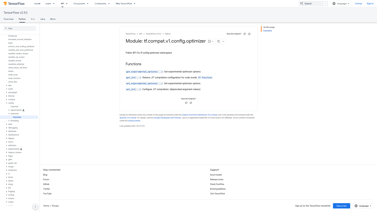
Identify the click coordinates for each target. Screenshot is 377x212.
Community (100, 3)
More (53, 19)
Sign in (370, 3)
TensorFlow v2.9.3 (15, 13)
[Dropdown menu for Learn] (54, 3)
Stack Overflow (217, 184)
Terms (46, 206)
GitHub (358, 3)
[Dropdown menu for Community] (109, 3)
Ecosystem (79, 3)
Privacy (55, 206)
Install (37, 3)
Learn (48, 3)
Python (22, 19)
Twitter (46, 189)
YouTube (47, 193)
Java (42, 19)
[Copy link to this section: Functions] (144, 64)
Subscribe (342, 205)
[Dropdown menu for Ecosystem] (88, 3)
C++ (33, 19)
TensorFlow (130, 34)
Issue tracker (216, 175)
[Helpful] (245, 34)
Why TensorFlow (124, 3)
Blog (45, 175)
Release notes (216, 179)
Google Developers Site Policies (167, 118)
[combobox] (313, 3)
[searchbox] (20, 28)
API (62, 3)
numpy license (134, 121)
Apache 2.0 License (128, 118)
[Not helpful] (249, 34)
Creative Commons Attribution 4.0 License (199, 115)
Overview (8, 19)
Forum (46, 179)
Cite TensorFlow (217, 193)
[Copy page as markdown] (218, 41)
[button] (19, 85)
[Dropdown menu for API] (67, 3)
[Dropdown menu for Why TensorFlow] (135, 3)
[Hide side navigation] (35, 207)
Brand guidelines (218, 189)
